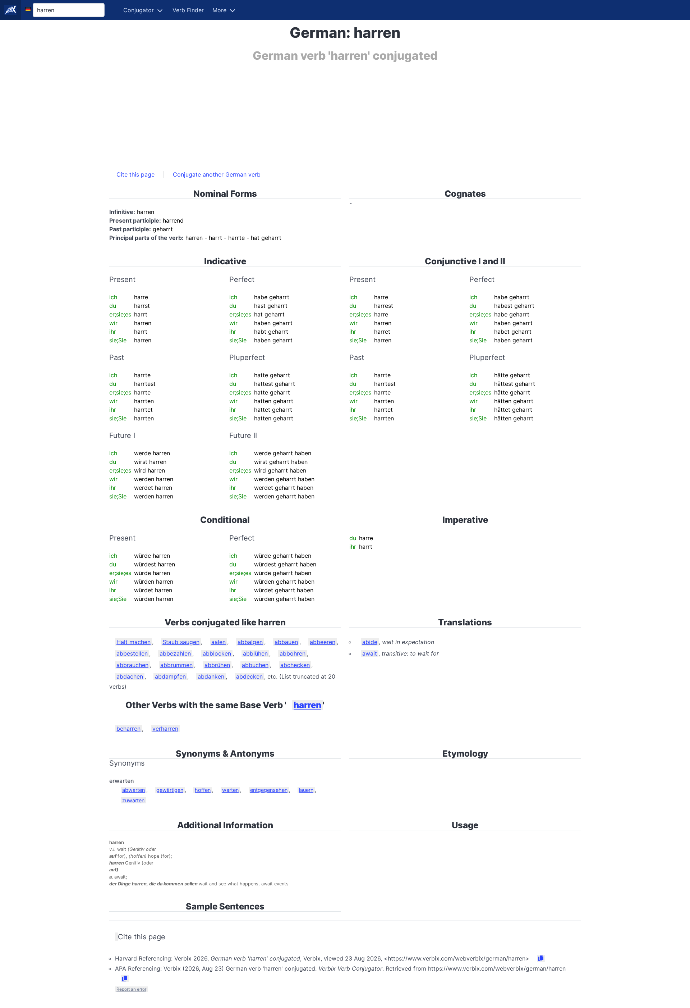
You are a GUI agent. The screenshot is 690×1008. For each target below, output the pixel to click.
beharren (128, 728)
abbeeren (322, 642)
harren (307, 705)
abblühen (255, 653)
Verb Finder (188, 10)
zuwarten (133, 800)
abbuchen (255, 665)
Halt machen (133, 642)
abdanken (211, 676)
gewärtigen (169, 790)
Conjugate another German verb (217, 174)
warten (230, 790)
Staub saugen (180, 642)
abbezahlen (175, 653)
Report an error (131, 989)
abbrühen (217, 665)
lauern (306, 790)
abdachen (129, 676)
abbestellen (132, 653)
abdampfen (170, 676)
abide (369, 642)
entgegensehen (269, 790)
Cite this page (135, 174)
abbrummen (176, 665)
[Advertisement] (324, 112)
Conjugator (138, 10)
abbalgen (250, 642)
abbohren (292, 653)
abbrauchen (132, 665)
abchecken (295, 665)
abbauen (286, 642)
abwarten (133, 790)
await (369, 653)
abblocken (217, 653)
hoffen (203, 790)
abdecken (249, 676)
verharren (165, 728)
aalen (218, 642)
